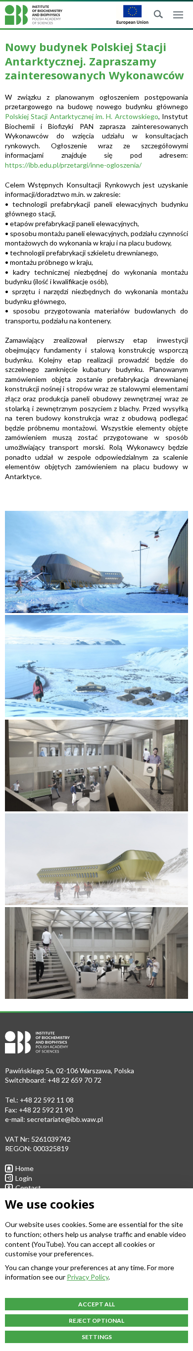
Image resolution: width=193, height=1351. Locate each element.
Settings (97, 1337)
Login (23, 1178)
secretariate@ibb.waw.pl (65, 1119)
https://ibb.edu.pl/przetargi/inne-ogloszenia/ (73, 165)
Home (24, 1168)
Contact (28, 1187)
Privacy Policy (87, 1277)
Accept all (96, 1304)
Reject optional (96, 1320)
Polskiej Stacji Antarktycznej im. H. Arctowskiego (81, 116)
